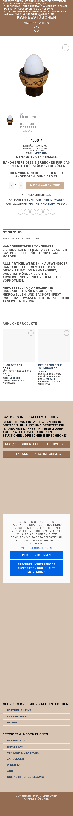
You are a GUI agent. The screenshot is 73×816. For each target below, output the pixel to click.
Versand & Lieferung (23, 752)
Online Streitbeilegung (25, 776)
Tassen (62, 204)
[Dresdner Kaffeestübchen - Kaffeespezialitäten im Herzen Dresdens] (28, 21)
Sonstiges (34, 199)
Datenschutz (17, 740)
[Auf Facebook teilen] (27, 212)
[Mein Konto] (51, 22)
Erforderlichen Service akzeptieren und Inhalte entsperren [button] (36, 568)
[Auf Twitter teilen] (33, 212)
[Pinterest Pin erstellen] (46, 212)
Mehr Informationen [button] (36, 548)
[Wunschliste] (59, 22)
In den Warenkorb (44, 185)
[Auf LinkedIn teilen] (52, 212)
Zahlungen (15, 758)
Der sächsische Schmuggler (50, 367)
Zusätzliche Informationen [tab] (21, 238)
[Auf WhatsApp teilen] (20, 212)
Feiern (12, 722)
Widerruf (14, 764)
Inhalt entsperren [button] (36, 555)
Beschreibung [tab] (12, 232)
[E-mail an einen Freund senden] (40, 212)
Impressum (15, 746)
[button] (5, 21)
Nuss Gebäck (12, 365)
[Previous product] (36, 29)
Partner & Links (19, 710)
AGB (10, 770)
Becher (34, 204)
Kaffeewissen (17, 716)
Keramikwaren (54, 199)
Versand (41, 153)
